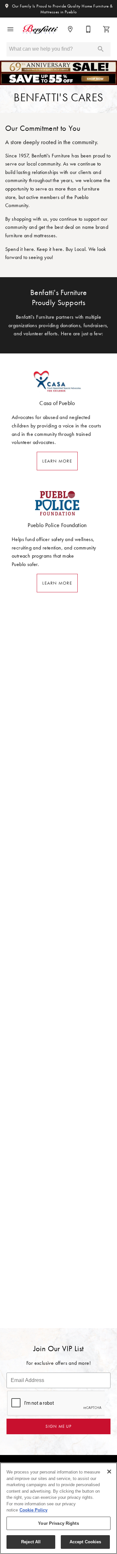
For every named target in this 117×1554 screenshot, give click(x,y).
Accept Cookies (85, 1541)
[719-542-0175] (88, 29)
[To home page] (40, 29)
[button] (10, 29)
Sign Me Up (59, 1426)
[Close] (109, 1471)
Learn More (57, 461)
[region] (58, 1508)
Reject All (31, 1541)
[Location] (70, 29)
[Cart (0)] (106, 29)
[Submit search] (101, 49)
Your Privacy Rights (58, 1523)
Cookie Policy (33, 1510)
